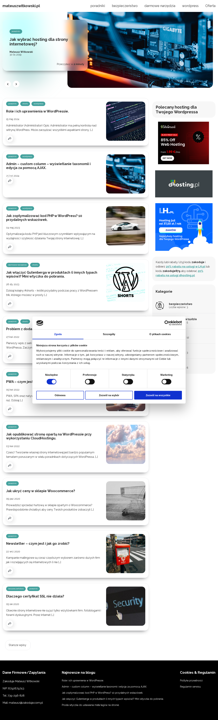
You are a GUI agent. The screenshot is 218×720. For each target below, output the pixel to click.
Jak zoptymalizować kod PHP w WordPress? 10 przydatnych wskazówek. (44, 218)
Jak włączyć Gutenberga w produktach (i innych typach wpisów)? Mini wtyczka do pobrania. (51, 274)
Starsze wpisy (17, 645)
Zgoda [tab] (58, 334)
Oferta (210, 6)
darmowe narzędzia (159, 6)
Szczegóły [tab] (109, 334)
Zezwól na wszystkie (158, 395)
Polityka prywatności (191, 680)
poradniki (97, 6)
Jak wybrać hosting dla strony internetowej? (39, 42)
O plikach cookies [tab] (160, 334)
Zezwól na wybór (109, 395)
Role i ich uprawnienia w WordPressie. (37, 111)
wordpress (190, 6)
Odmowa (60, 395)
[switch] (90, 381)
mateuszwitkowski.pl (21, 6)
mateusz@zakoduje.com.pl (26, 702)
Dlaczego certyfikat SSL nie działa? (35, 596)
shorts (25, 103)
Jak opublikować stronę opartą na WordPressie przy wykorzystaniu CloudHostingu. (48, 436)
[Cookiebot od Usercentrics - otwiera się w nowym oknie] (167, 323)
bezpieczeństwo (125, 6)
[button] (7, 84)
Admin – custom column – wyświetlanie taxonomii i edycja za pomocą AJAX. (48, 166)
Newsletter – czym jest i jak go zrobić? (37, 543)
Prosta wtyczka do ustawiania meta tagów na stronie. (90, 705)
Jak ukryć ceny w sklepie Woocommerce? (40, 491)
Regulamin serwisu (190, 686)
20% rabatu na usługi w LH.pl (185, 266)
